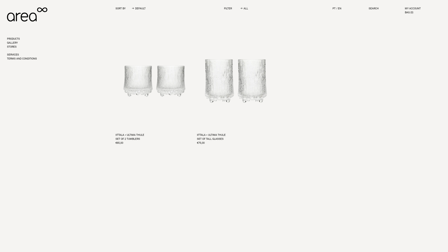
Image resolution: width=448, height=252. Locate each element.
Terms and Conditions (22, 58)
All (246, 8)
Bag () (409, 12)
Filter (228, 8)
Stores (12, 46)
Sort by (121, 8)
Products (13, 38)
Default (140, 8)
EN (339, 8)
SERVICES (13, 54)
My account (413, 8)
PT (334, 8)
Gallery (12, 42)
